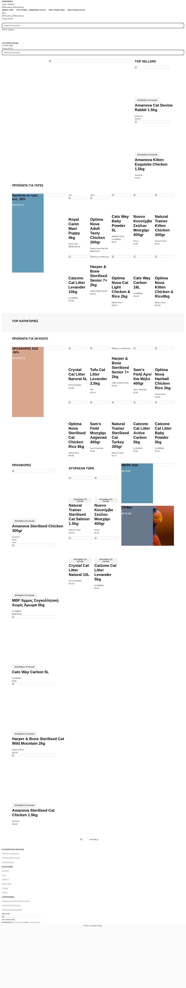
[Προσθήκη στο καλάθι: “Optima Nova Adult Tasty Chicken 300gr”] (93, 214)
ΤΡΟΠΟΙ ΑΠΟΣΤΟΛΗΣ (11, 858)
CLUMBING (116, 239)
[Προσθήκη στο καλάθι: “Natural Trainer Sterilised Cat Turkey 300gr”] (115, 418)
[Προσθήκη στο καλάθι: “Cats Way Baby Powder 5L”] (115, 211)
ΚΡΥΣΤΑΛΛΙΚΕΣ (74, 385)
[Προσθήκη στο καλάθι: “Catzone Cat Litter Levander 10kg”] (71, 273)
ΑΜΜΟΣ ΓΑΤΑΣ (118, 236)
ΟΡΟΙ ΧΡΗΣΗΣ (8, 862)
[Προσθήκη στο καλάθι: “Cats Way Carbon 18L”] (136, 273)
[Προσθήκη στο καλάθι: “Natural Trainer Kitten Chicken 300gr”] (158, 211)
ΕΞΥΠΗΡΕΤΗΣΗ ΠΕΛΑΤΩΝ (13, 849)
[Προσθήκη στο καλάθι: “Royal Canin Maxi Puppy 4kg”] (71, 214)
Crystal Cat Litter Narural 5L (77, 374)
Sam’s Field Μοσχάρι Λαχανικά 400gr (98, 433)
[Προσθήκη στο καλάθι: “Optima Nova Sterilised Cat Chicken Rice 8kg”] (71, 418)
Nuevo (136, 241)
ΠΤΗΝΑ (5, 888)
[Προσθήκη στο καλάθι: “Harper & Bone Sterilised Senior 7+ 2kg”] (93, 261)
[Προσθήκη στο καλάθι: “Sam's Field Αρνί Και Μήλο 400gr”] (136, 364)
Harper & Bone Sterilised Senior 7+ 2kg (98, 276)
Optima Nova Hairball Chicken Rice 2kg (163, 379)
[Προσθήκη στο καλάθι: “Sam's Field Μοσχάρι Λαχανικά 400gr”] (93, 418)
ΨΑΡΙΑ (4, 893)
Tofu (92, 390)
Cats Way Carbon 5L (30, 672)
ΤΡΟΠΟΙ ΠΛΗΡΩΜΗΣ (10, 854)
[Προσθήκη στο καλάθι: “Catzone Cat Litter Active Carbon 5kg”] (136, 418)
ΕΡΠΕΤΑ (5, 880)
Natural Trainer (161, 241)
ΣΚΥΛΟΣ (5, 871)
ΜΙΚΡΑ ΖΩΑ (6, 884)
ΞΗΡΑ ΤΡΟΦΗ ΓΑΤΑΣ (98, 291)
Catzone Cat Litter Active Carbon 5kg (141, 433)
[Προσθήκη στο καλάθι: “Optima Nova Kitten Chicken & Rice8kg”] (158, 273)
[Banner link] (38, 233)
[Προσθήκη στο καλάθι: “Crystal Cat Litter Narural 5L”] (71, 364)
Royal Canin (73, 244)
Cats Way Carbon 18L (141, 282)
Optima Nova (117, 302)
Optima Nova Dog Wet (99, 248)
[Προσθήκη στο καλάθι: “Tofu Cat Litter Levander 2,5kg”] (93, 364)
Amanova (138, 116)
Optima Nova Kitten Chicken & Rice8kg (164, 287)
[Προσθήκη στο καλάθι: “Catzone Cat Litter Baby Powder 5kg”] (158, 418)
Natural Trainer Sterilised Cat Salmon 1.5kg (79, 514)
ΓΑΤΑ (4, 875)
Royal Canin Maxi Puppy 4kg (74, 228)
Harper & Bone (18, 750)
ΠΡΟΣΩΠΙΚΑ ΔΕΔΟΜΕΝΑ (12, 910)
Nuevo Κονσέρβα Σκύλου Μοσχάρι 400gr (142, 225)
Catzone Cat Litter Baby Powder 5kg (163, 433)
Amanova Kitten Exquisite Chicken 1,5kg (151, 164)
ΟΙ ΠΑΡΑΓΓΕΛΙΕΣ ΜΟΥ (11, 906)
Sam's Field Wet (139, 390)
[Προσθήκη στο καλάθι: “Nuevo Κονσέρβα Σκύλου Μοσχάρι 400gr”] (136, 211)
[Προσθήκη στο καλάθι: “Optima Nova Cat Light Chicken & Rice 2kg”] (115, 273)
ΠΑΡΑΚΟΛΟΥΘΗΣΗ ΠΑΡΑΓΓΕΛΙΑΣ (16, 901)
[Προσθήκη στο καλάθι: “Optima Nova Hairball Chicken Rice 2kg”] (158, 364)
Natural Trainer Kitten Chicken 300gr (162, 225)
